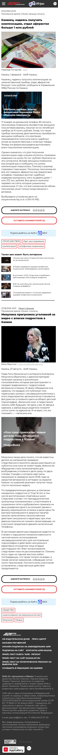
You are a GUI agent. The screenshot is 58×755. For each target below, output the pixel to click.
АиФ (25, 70)
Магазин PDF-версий (14, 643)
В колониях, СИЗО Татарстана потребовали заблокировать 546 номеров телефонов (31, 276)
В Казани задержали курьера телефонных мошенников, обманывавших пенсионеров (31, 268)
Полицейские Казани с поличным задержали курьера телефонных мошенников (32, 294)
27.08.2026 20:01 (8, 308)
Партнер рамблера (25, 742)
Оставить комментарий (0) (29, 220)
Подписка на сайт (13, 650)
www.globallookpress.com (30, 364)
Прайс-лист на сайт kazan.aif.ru (21, 658)
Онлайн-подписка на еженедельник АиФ (26, 646)
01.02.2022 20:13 (8, 11)
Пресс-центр (39, 639)
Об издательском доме (16, 639)
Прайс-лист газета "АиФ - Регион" (21, 654)
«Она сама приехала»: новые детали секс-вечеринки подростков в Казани (25, 436)
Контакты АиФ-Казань (39, 650)
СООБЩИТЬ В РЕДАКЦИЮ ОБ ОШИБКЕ (22, 668)
